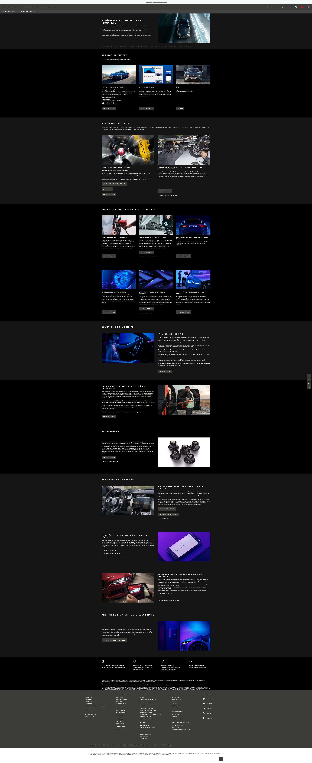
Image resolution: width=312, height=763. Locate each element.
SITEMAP (137, 745)
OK (221, 759)
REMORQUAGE (88, 712)
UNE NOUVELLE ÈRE (89, 716)
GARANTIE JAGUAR (144, 725)
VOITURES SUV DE (89, 710)
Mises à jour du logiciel (169, 514)
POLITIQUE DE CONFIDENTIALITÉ (120, 745)
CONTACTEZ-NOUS (120, 723)
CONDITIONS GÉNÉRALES (96, 745)
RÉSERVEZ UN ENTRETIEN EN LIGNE (148, 710)
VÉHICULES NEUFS (120, 697)
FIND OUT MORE (110, 256)
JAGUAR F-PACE (89, 697)
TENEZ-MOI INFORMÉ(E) (121, 712)
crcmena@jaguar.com (110, 97)
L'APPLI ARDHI (175, 703)
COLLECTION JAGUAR (121, 703)
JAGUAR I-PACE (88, 701)
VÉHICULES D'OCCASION (121, 699)
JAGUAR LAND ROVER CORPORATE (148, 745)
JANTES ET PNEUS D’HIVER (146, 718)
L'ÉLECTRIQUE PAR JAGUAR (178, 725)
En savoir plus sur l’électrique (116, 640)
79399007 (108, 189)
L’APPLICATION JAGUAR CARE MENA (148, 699)
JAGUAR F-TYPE (88, 703)
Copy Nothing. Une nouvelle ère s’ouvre (156, 2)
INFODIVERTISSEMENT (168, 508)
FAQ (181, 108)
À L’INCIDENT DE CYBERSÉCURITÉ (164, 745)
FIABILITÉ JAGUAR (176, 705)
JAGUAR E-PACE (89, 699)
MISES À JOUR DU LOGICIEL (146, 712)
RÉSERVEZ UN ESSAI (120, 710)
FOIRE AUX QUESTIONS (145, 716)
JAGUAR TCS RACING (176, 699)
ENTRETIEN (142, 706)
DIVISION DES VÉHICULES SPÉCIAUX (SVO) (95, 705)
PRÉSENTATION (119, 719)
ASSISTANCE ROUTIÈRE (145, 734)
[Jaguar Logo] (7, 7)
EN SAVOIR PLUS (110, 108)
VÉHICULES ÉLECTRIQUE (90, 714)
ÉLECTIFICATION (175, 727)
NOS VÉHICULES (119, 721)
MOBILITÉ (142, 697)
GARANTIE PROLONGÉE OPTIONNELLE (148, 727)
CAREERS (87, 745)
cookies (129, 754)
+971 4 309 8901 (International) (111, 96)
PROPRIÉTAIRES (119, 701)
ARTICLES (174, 701)
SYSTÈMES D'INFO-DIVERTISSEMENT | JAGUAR (150, 714)
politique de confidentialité (165, 754)
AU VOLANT (174, 716)
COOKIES (131, 745)
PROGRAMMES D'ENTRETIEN (146, 708)
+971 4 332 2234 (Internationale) (115, 183)
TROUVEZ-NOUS (143, 738)
